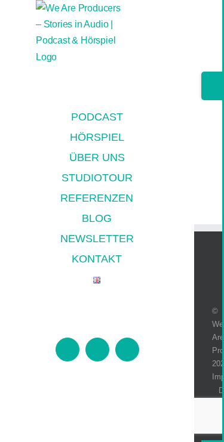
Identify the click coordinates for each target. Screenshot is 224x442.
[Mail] (219, 262)
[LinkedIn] (205, 262)
